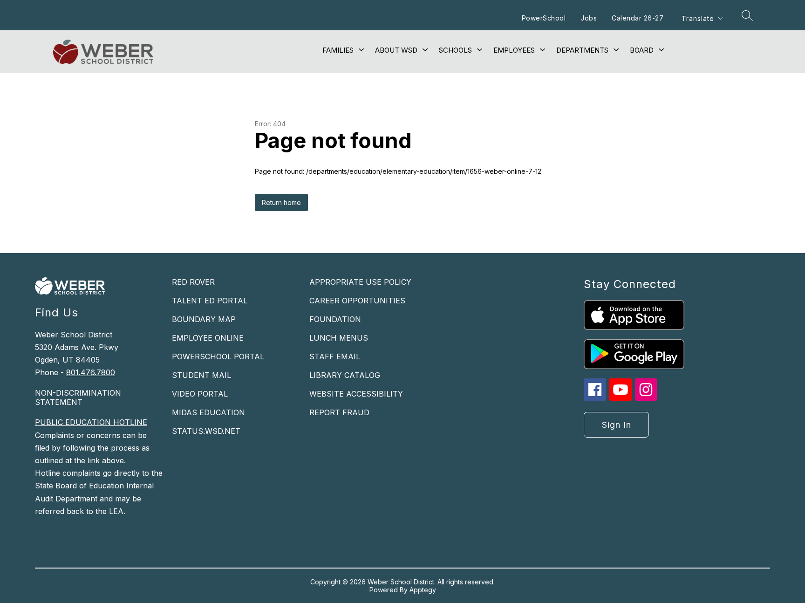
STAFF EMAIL (334, 356)
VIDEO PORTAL (200, 393)
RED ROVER (193, 282)
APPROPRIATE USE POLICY (360, 282)
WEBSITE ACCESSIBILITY (356, 393)
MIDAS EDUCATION (208, 412)
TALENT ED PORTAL (209, 300)
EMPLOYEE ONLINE (208, 338)
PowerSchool (544, 18)
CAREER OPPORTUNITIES (357, 300)
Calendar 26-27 (637, 18)
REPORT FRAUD (339, 412)
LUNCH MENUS (338, 338)
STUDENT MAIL (201, 375)
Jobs (588, 18)
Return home (281, 202)
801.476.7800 (90, 372)
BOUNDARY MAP (204, 319)
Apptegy (422, 590)
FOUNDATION (335, 319)
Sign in (616, 425)
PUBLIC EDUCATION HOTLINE (91, 422)
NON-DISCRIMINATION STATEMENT (78, 397)
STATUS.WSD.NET (206, 431)
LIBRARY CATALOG (344, 375)
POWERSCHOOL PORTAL (218, 356)
